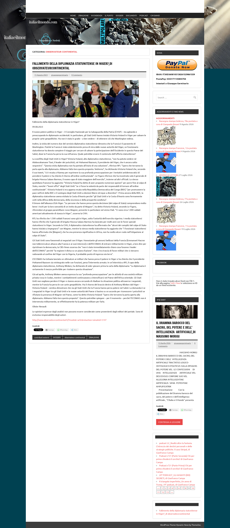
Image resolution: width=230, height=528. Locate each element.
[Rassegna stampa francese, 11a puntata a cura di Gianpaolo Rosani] (166, 249)
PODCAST (143, 15)
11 (158, 492)
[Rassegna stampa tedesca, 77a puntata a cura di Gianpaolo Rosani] (166, 222)
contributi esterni (41, 337)
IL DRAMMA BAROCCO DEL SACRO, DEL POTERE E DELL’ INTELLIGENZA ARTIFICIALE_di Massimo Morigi (176, 330)
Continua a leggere (169, 422)
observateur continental (75, 337)
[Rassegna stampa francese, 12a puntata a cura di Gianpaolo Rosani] (166, 171)
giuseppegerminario (59, 75)
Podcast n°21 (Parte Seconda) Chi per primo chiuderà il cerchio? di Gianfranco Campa (175, 458)
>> (172, 492)
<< (158, 488)
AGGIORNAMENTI (165, 118)
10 (193, 488)
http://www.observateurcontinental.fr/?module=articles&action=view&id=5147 (69, 319)
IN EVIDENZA (96, 15)
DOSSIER (119, 15)
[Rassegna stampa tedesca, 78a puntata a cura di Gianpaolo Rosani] (166, 144)
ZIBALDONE (83, 15)
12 (163, 492)
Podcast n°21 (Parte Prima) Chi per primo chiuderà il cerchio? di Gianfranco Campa (174, 468)
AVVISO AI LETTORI (168, 175)
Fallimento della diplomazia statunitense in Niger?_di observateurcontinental (72, 65)
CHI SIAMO (155, 15)
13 (167, 492)
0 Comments (76, 75)
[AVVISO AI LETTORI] (166, 195)
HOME (73, 15)
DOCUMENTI (131, 15)
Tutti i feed (175, 283)
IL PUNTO (109, 15)
